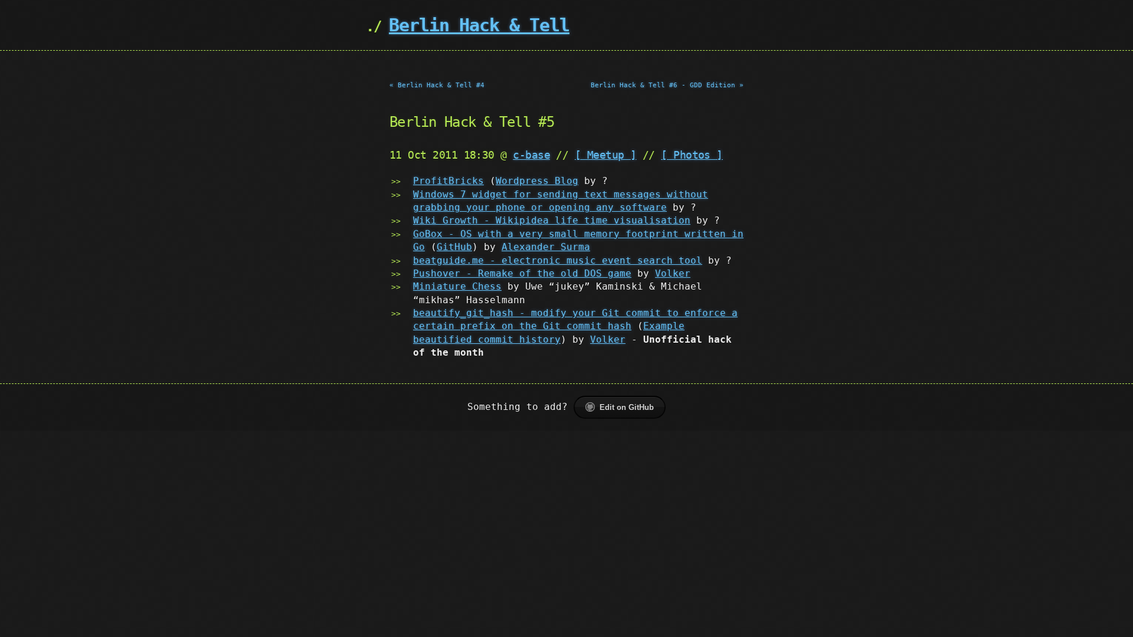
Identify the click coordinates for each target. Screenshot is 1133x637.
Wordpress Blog (537, 180)
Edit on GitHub (627, 407)
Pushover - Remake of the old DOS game (522, 273)
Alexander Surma (546, 246)
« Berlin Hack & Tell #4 (436, 85)
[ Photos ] (692, 155)
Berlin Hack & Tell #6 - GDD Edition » (667, 85)
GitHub (454, 246)
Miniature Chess (457, 286)
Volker (672, 273)
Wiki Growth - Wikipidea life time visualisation (551, 220)
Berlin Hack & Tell (479, 25)
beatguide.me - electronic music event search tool (557, 260)
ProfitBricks (448, 180)
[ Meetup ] (606, 155)
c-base (531, 155)
